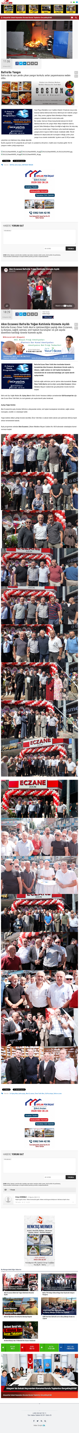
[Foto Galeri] (77, 2)
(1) (24, 1202)
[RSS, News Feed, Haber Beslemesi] (41, 1421)
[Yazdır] (32, 63)
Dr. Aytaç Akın (14, 1093)
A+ (76, 72)
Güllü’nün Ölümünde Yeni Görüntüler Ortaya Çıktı (20, 18)
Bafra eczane (58, 1093)
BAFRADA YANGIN (27, 165)
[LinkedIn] (24, 63)
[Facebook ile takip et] (34, 1421)
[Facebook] (17, 63)
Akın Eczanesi (30, 1093)
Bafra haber (18, 165)
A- (76, 76)
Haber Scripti (38, 1425)
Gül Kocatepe (49, 1093)
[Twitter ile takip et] (38, 1421)
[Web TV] (74, 2)
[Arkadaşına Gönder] (28, 63)
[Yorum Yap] (36, 63)
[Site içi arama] (76, 17)
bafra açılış (22, 1093)
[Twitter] (21, 63)
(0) (29, 1202)
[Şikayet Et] (73, 1202)
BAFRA (12, 165)
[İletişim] (72, 17)
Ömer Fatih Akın (39, 1093)
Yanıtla (19, 1202)
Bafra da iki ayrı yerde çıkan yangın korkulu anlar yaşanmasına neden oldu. (35, 76)
